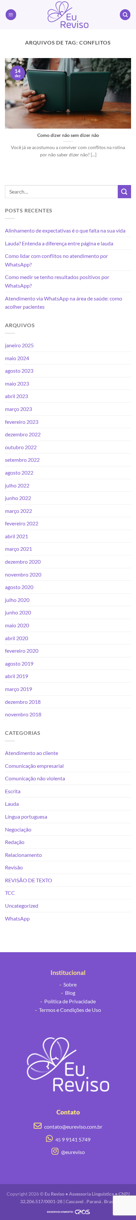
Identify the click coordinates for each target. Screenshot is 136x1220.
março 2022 (18, 511)
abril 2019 (16, 676)
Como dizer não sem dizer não (68, 135)
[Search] (125, 14)
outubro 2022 (21, 447)
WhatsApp (17, 918)
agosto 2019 (19, 663)
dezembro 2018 (23, 702)
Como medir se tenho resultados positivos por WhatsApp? (57, 281)
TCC (10, 893)
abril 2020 (16, 638)
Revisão (14, 867)
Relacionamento (23, 855)
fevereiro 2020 (21, 650)
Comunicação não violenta (35, 778)
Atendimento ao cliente (31, 753)
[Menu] (11, 14)
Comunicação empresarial (34, 766)
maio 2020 (17, 625)
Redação (14, 842)
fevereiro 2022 (21, 523)
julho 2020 (17, 600)
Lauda (12, 803)
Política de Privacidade (68, 1001)
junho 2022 (18, 498)
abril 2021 (16, 536)
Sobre (68, 984)
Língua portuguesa (26, 816)
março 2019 (18, 689)
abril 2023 (16, 396)
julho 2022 (17, 485)
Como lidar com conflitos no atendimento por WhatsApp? (56, 260)
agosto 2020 (19, 587)
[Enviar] (124, 191)
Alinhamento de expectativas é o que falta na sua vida (65, 230)
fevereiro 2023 (21, 422)
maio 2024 (17, 358)
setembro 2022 (22, 459)
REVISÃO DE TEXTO (28, 880)
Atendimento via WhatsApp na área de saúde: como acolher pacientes (63, 302)
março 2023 (18, 409)
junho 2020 (18, 612)
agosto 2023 (19, 370)
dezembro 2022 (23, 434)
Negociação (18, 829)
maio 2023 (17, 383)
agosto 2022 (19, 472)
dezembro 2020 (23, 561)
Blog (68, 992)
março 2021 (18, 549)
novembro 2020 (23, 574)
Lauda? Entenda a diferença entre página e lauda (59, 243)
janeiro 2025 (19, 345)
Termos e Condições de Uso (68, 1010)
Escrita (12, 791)
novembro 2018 (23, 714)
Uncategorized (21, 905)
